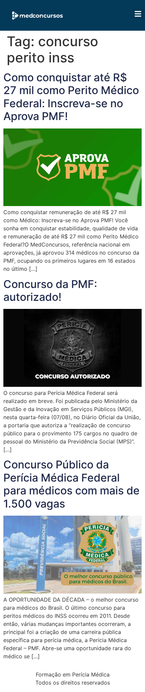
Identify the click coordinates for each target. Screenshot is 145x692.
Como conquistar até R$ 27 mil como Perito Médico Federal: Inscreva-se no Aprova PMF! (71, 97)
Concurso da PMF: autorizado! (50, 291)
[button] (138, 13)
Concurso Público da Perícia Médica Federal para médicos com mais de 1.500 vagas (71, 484)
